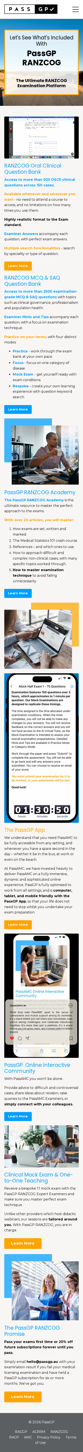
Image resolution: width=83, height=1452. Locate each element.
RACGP (21, 1432)
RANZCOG (59, 1432)
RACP (14, 1437)
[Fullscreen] (75, 155)
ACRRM (38, 1432)
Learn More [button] (18, 266)
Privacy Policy (48, 1437)
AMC (28, 1437)
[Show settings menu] (67, 155)
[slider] (37, 155)
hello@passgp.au (42, 1362)
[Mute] (59, 155)
